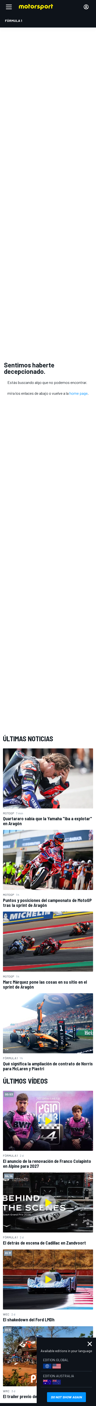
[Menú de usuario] (86, 7)
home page (78, 393)
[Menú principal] (9, 7)
